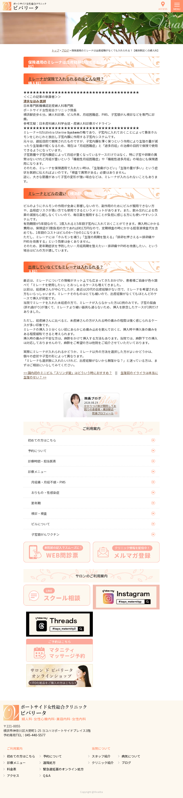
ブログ (65, 50)
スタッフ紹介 (101, 756)
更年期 (36, 503)
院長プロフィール (103, 413)
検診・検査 (39, 513)
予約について (37, 450)
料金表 (11, 769)
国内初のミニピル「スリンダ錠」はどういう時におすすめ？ (67, 372)
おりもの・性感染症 (45, 492)
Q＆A (46, 775)
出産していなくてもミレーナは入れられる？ (65, 267)
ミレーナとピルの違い (47, 193)
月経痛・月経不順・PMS (48, 482)
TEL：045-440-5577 (31, 735)
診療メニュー (37, 471)
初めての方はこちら (42, 440)
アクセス (13, 775)
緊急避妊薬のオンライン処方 (63, 769)
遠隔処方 (49, 762)
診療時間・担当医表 (42, 461)
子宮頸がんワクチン (45, 534)
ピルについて (40, 524)
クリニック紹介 (103, 762)
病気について (131, 756)
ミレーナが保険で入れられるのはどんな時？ (66, 78)
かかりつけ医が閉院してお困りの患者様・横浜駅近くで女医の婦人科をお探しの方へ (100, 407)
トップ (55, 50)
